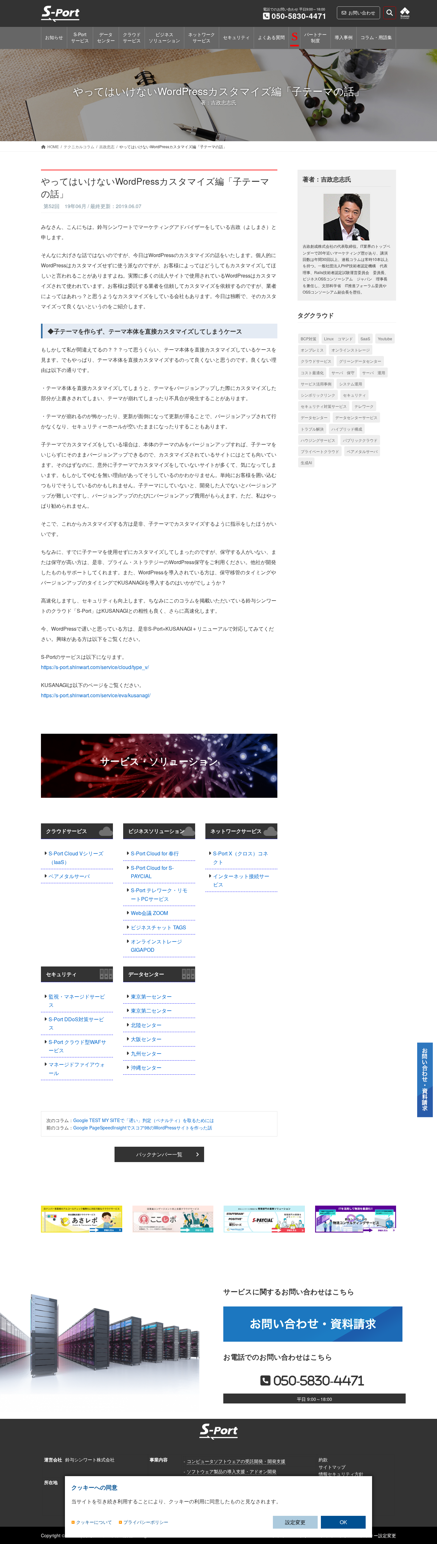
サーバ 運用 (373, 372)
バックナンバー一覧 (159, 1154)
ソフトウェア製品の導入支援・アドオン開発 (231, 1471)
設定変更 (295, 1522)
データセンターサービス (356, 417)
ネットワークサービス (236, 831)
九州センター (146, 1053)
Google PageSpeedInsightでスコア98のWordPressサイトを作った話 (142, 1127)
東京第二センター (151, 1010)
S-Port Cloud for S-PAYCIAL (152, 872)
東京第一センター (151, 996)
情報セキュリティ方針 (341, 1474)
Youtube (385, 338)
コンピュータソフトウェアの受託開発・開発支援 (236, 1461)
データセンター (146, 974)
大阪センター (146, 1039)
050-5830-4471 (299, 15)
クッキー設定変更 (378, 1535)
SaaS (365, 338)
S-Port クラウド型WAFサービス (77, 1046)
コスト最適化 (312, 372)
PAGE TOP (425, 1506)
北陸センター (146, 1025)
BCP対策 (308, 338)
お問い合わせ (361, 12)
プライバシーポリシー (145, 1522)
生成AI (306, 462)
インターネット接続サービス (241, 880)
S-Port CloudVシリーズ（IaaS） (76, 857)
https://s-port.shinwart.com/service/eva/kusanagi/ (95, 695)
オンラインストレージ (350, 349)
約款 (323, 1459)
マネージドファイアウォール (77, 1068)
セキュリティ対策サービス (324, 406)
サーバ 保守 (342, 372)
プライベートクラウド (320, 451)
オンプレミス (312, 349)
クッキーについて (94, 1522)
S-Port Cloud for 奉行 (155, 853)
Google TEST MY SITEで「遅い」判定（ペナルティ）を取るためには (143, 1120)
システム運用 (350, 383)
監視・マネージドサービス (77, 1000)
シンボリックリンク (318, 395)
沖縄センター (146, 1067)
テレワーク (364, 406)
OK (343, 1522)
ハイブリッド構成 (346, 429)
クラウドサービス (66, 831)
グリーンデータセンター (360, 361)
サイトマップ (332, 1467)
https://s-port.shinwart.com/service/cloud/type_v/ (95, 667)
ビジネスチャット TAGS (158, 927)
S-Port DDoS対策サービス (76, 1023)
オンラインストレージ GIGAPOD (156, 945)
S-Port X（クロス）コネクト (240, 857)
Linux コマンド (338, 338)
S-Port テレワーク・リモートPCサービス (159, 894)
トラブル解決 (312, 429)
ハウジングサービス (318, 440)
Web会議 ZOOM (149, 913)
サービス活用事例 (316, 383)
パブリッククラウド (360, 440)
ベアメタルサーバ (69, 876)
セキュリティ (61, 974)
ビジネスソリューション (156, 831)
